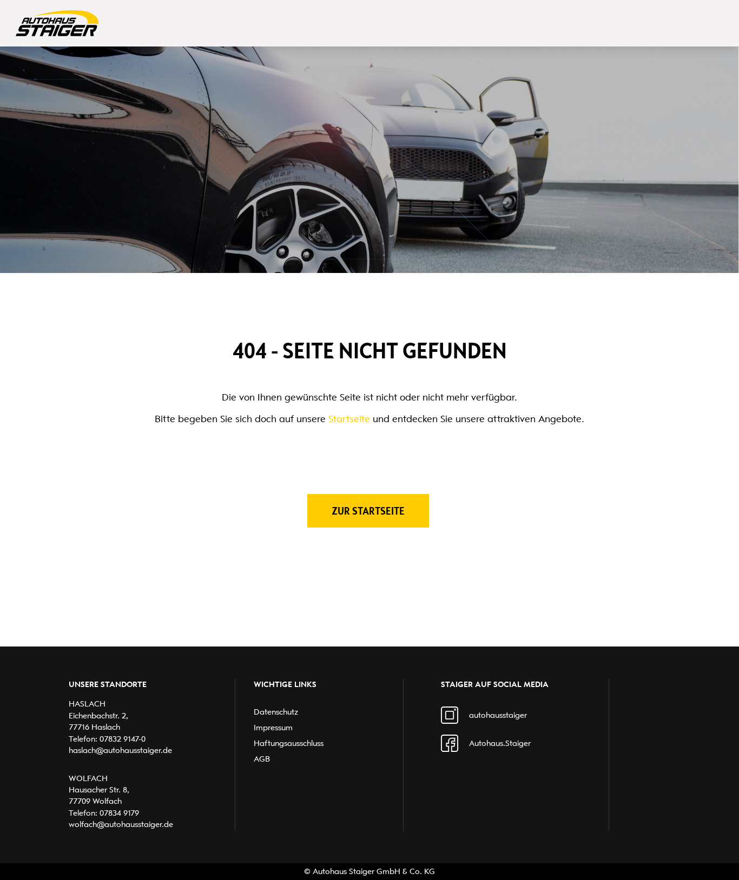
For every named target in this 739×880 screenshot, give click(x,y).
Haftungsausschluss (289, 743)
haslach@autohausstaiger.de (120, 750)
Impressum (273, 727)
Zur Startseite (368, 510)
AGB (262, 759)
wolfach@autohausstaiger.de (121, 824)
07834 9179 (119, 813)
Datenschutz (276, 712)
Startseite (349, 419)
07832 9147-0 (123, 739)
